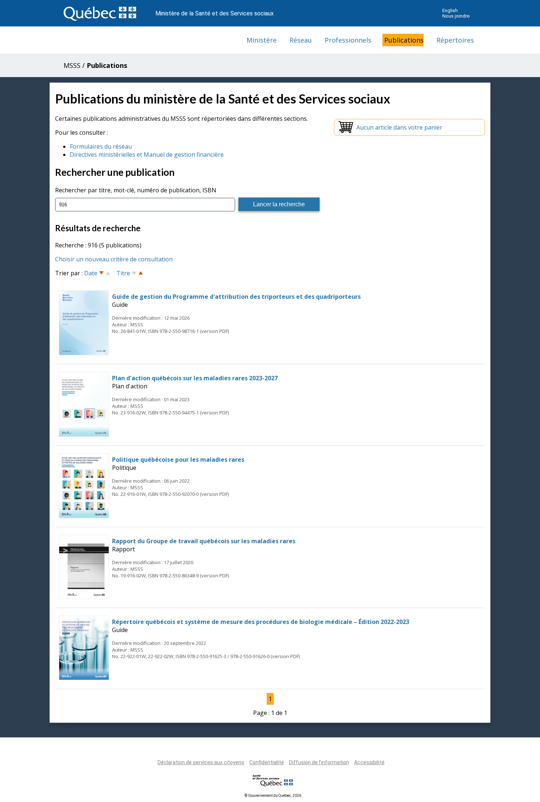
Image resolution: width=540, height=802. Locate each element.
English (450, 10)
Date (90, 273)
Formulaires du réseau (101, 146)
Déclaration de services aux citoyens (201, 762)
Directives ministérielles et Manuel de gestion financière (147, 154)
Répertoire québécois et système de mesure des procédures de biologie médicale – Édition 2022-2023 (260, 622)
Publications (404, 40)
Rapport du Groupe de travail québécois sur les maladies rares (203, 541)
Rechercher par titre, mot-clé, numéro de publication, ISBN (135, 190)
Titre (123, 273)
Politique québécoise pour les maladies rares (178, 460)
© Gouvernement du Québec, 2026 (273, 796)
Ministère (261, 40)
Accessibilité (369, 762)
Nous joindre (455, 16)
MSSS (72, 65)
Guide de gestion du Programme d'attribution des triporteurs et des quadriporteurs (236, 297)
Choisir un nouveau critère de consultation (114, 259)
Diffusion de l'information (319, 762)
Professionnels (348, 40)
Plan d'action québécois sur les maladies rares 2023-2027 (195, 378)
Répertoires (455, 40)
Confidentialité (266, 762)
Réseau (300, 40)
